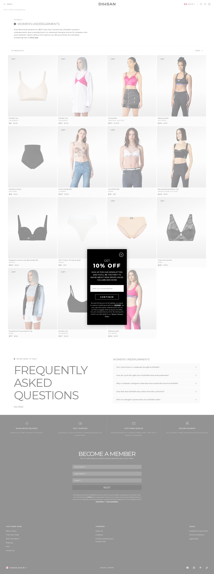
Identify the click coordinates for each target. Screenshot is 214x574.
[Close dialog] (121, 255)
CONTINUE (107, 297)
